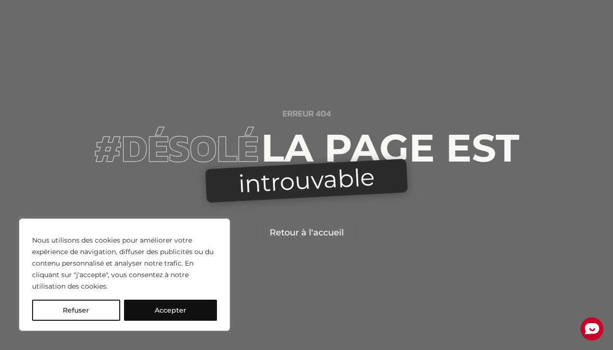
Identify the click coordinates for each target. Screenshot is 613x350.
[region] (124, 275)
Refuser (76, 310)
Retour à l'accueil (307, 232)
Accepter (170, 310)
